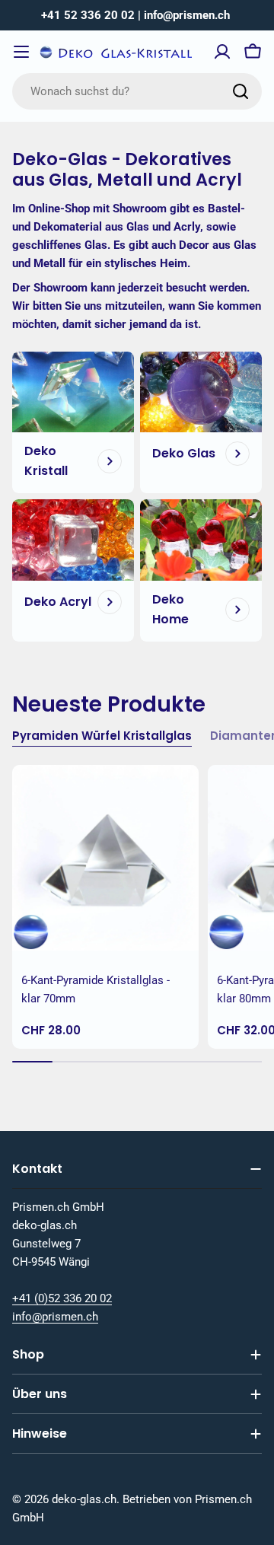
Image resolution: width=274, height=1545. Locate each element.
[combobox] (137, 91)
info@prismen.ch (55, 1317)
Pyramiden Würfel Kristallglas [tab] (102, 736)
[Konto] (222, 52)
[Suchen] (240, 91)
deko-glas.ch (84, 1499)
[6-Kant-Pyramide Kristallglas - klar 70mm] (105, 858)
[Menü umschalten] (21, 52)
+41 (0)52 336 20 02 (62, 1298)
